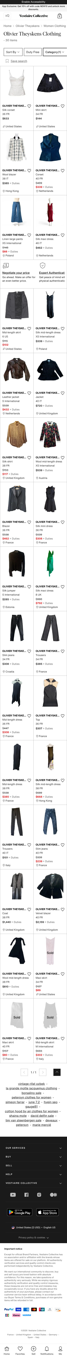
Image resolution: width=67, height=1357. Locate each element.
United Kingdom (23, 1334)
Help (9, 1174)
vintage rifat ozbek (31, 1084)
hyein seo (50, 1102)
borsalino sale (31, 1093)
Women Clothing (55, 26)
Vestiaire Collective (21, 1183)
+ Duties (14, 183)
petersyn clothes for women (31, 1097)
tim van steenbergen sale (23, 1120)
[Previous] (24, 1072)
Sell (9, 1165)
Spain (30, 1337)
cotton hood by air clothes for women (31, 1111)
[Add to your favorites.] (29, 106)
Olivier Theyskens (27, 26)
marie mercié (42, 1125)
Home (7, 26)
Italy (37, 1337)
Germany (53, 1334)
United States (40, 1334)
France (10, 1334)
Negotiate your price (16, 273)
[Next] (42, 1072)
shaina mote (18, 1116)
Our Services (15, 1148)
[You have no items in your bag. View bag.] (59, 15)
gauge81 (31, 1106)
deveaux (51, 1120)
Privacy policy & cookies (32, 1237)
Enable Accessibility (33, 2)
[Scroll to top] (57, 1072)
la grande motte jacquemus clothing (31, 1088)
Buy (8, 1156)
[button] (59, 15)
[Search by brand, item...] (7, 15)
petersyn (22, 1125)
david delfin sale (42, 1116)
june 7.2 (34, 1102)
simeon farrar (15, 1102)
